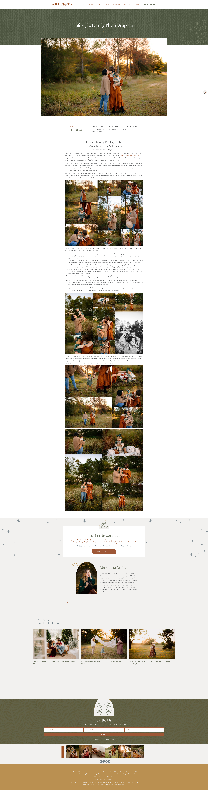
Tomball (112, 784)
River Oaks (135, 782)
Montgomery (121, 784)
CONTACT (138, 4)
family (104, 31)
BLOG (130, 4)
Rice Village (93, 784)
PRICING (108, 4)
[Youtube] (154, 4)
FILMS (124, 4)
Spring (98, 784)
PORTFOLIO (116, 4)
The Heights (86, 784)
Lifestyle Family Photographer (129, 155)
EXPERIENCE (92, 4)
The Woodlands (127, 782)
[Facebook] (148, 4)
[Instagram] (145, 4)
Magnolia (107, 784)
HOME (83, 4)
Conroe (102, 784)
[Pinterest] (151, 4)
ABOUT (100, 4)
